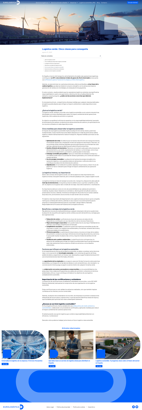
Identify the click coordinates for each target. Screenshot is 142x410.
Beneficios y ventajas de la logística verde (53, 65)
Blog (98, 2)
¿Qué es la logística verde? (50, 59)
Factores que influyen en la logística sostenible (54, 67)
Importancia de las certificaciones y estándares (54, 68)
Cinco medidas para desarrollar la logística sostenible (55, 61)
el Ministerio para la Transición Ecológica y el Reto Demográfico (64, 80)
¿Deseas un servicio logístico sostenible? (53, 70)
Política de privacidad (63, 407)
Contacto (104, 2)
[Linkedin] (133, 406)
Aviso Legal (50, 407)
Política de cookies (79, 407)
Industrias (73, 2)
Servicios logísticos (42, 2)
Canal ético (91, 407)
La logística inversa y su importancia (52, 63)
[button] (100, 56)
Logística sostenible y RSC (87, 2)
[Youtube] (136, 406)
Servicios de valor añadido (59, 2)
